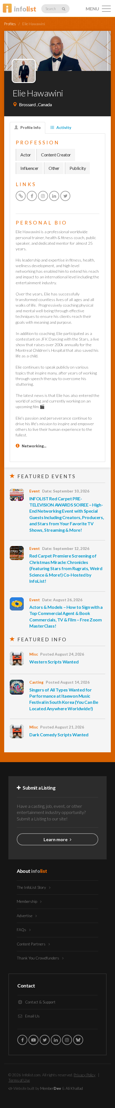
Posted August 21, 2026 (62, 727)
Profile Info (30, 127)
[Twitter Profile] (65, 196)
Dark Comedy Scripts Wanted (58, 734)
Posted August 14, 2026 (68, 682)
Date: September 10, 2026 (65, 491)
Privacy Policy (84, 1075)
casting (36, 682)
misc (33, 654)
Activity (63, 127)
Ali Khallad (74, 1088)
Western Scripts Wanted (53, 661)
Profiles (10, 24)
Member (50, 1088)
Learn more (56, 839)
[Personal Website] (21, 196)
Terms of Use (19, 1080)
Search (50, 8)
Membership (27, 901)
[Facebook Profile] (32, 196)
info (25, 9)
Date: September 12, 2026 (65, 548)
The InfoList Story (32, 887)
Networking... (34, 446)
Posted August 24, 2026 (62, 654)
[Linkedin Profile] (54, 196)
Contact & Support (40, 1002)
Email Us (32, 1016)
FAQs (22, 929)
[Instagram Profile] (43, 196)
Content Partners (31, 944)
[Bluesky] (78, 1040)
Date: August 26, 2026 (62, 600)
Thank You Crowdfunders (38, 958)
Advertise (25, 915)
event (34, 491)
